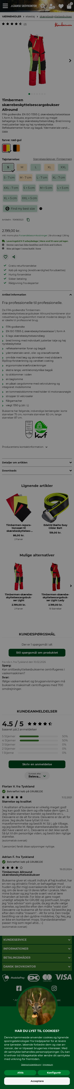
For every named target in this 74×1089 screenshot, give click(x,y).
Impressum (48, 1065)
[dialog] (37, 544)
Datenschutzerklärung (31, 1065)
